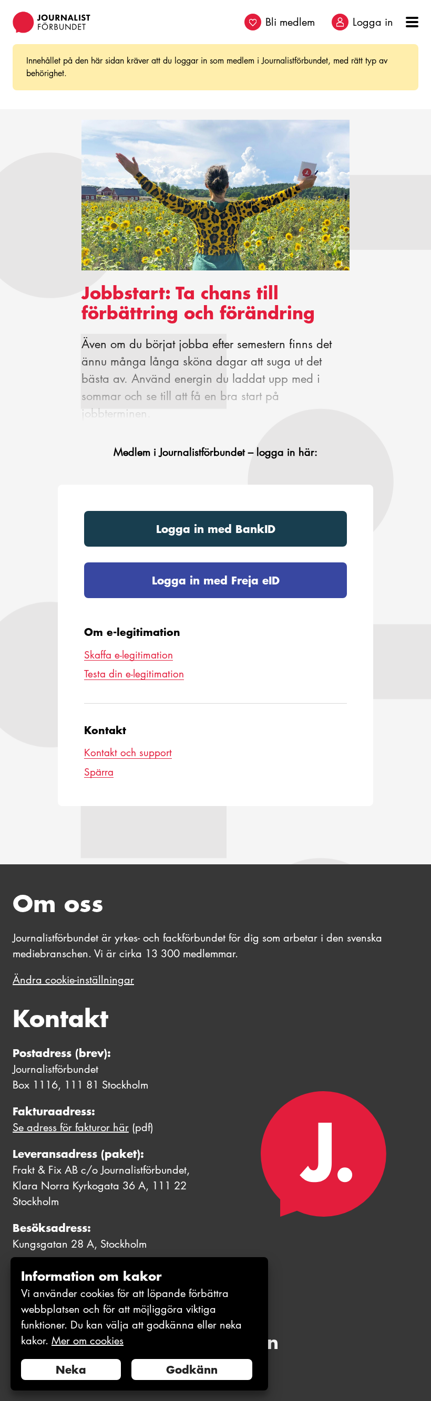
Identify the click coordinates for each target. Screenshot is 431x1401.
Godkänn (192, 1369)
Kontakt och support (128, 752)
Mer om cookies (88, 1340)
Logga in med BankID (215, 529)
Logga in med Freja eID (216, 580)
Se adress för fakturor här (71, 1127)
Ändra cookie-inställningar (73, 980)
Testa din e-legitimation (134, 674)
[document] (139, 1324)
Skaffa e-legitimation (128, 655)
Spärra (99, 772)
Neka (71, 1369)
